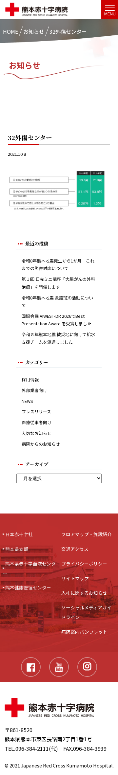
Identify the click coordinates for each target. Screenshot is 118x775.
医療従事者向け (36, 422)
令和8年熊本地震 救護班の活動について (57, 301)
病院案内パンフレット (84, 631)
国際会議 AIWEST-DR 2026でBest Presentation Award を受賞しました (56, 320)
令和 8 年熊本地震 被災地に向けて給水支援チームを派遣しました (58, 338)
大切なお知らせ (36, 433)
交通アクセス (74, 549)
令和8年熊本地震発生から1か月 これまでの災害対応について (58, 264)
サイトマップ (75, 578)
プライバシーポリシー (84, 563)
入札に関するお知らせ (84, 592)
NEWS (27, 401)
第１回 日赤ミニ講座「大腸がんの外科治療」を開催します (58, 283)
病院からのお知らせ (41, 444)
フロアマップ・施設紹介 (86, 534)
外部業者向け (34, 390)
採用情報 (30, 379)
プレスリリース (36, 411)
